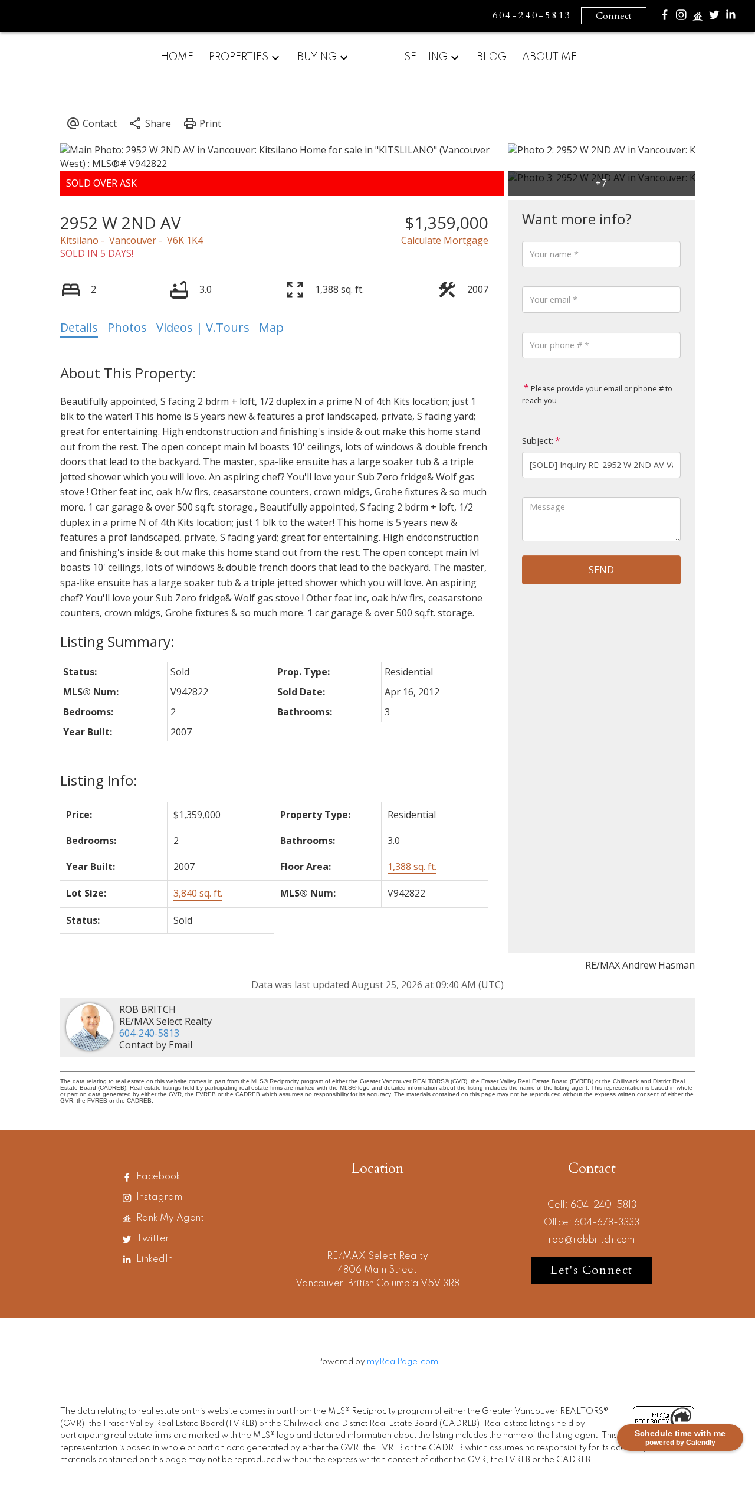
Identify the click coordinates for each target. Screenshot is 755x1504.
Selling (426, 57)
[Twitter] (714, 17)
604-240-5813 (149, 1032)
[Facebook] (664, 17)
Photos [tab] (127, 327)
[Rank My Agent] (697, 19)
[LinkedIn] (731, 17)
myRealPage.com (402, 1362)
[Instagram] (681, 17)
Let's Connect (591, 1270)
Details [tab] (79, 327)
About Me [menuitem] (549, 57)
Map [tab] (271, 327)
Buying (317, 57)
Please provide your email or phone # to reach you (597, 394)
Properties (238, 57)
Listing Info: (98, 780)
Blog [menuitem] (492, 57)
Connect (614, 15)
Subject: (537, 440)
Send (601, 569)
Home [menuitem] (176, 57)
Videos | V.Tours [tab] (203, 327)
